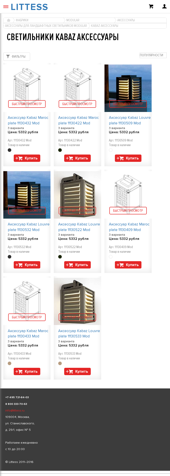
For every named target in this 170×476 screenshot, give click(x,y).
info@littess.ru (15, 410)
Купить (31, 158)
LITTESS (29, 7)
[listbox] (85, 473)
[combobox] (153, 55)
